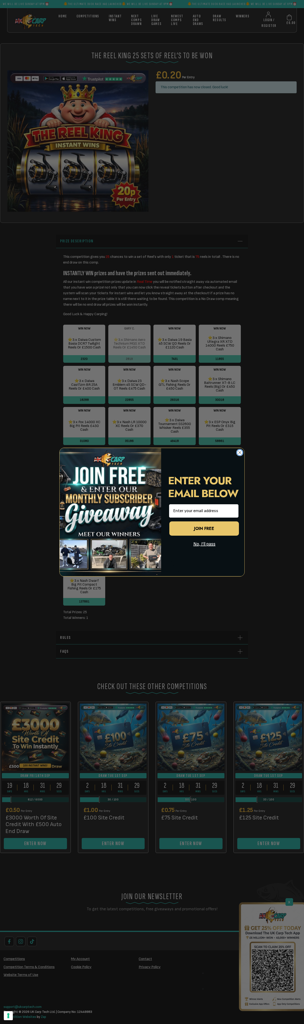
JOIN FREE (204, 528)
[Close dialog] (240, 453)
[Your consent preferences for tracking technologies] (8, 1015)
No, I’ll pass (204, 544)
